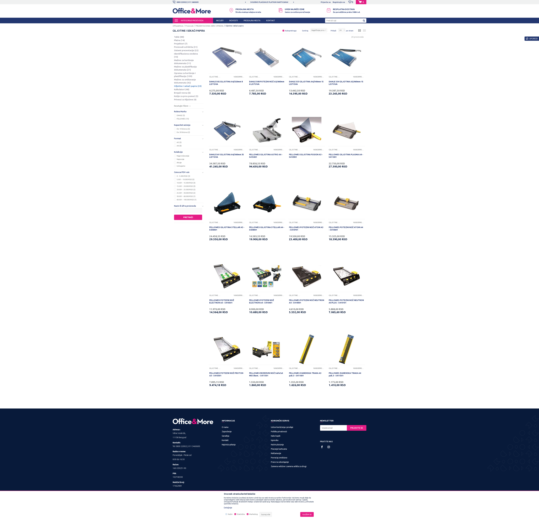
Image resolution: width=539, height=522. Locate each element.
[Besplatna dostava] (328, 10)
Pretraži (188, 217)
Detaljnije (228, 508)
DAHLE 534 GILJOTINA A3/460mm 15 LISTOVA (346, 82)
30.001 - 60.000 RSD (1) (186, 196)
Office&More (178, 26)
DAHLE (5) (181, 115)
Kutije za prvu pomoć (186, 96)
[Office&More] (192, 12)
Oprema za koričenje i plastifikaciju (185, 74)
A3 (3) (179, 142)
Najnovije (180, 159)
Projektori (180, 43)
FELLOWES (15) (183, 119)
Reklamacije (276, 453)
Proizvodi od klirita (185, 47)
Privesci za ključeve (185, 99)
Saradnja (225, 436)
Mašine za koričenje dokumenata (184, 61)
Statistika (241, 514)
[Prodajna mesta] (231, 10)
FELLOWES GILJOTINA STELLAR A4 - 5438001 (266, 228)
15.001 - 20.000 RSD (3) (186, 186)
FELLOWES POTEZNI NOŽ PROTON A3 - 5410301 (226, 374)
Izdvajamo (181, 166)
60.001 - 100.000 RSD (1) (186, 200)
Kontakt (225, 440)
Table (179, 37)
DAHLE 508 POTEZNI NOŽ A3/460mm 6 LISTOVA (266, 82)
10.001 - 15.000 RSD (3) (186, 183)
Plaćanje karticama (279, 449)
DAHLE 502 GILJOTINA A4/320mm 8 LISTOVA (226, 82)
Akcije (179, 163)
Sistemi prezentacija (186, 50)
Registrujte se (339, 2)
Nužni (230, 514)
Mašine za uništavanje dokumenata (185, 81)
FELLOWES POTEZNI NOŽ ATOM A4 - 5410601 (346, 228)
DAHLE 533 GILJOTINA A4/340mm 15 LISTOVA (306, 82)
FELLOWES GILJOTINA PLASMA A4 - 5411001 (346, 155)
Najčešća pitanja (229, 444)
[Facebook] (322, 447)
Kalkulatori (181, 89)
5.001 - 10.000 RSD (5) (185, 179)
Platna (179, 40)
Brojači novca (182, 93)
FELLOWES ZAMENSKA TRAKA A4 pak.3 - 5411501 (345, 374)
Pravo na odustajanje (280, 462)
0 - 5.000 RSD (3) (183, 176)
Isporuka (274, 440)
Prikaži (333, 31)
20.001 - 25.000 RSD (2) (186, 189)
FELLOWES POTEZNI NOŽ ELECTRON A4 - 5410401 (261, 301)
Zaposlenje (227, 431)
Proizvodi (189, 26)
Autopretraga (290, 31)
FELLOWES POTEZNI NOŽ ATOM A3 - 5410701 (306, 228)
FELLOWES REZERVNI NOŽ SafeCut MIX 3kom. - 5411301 (266, 374)
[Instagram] (329, 447)
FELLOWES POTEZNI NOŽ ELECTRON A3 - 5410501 (221, 301)
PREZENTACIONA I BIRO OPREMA (209, 26)
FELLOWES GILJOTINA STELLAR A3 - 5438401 (226, 228)
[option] (274, 2)
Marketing (253, 514)
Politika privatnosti (279, 431)
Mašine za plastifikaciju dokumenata (185, 68)
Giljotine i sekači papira (188, 86)
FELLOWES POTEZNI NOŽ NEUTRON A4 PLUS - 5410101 (346, 301)
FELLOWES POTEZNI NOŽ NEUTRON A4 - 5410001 (306, 301)
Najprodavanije (183, 156)
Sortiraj (305, 31)
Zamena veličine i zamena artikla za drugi (288, 466)
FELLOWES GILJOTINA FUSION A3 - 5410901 (306, 155)
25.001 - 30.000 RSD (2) (186, 193)
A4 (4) (179, 146)
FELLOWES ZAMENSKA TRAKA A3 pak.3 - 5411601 (305, 374)
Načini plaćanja (277, 444)
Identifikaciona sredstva (186, 55)
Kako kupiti (275, 436)
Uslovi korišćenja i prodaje (282, 427)
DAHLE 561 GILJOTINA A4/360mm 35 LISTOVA (226, 155)
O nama (225, 427)
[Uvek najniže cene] (280, 10)
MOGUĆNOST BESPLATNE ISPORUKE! (274, 2)
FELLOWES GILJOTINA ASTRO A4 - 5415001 (265, 155)
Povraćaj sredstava (279, 458)
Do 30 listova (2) (183, 132)
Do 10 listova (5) (183, 129)
